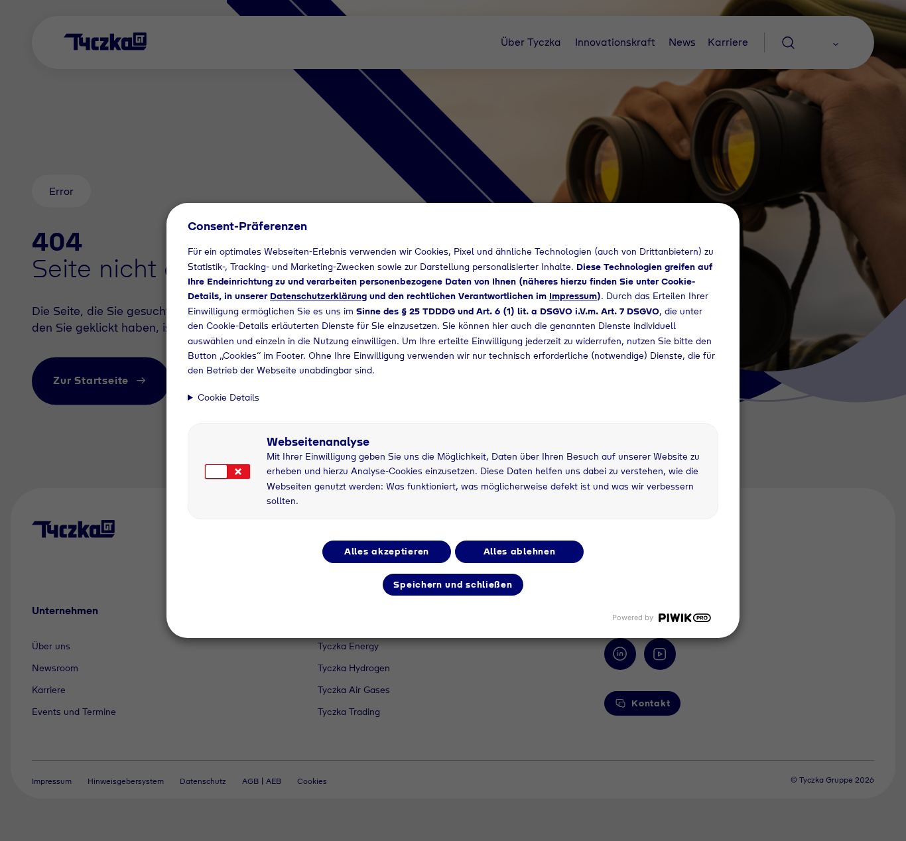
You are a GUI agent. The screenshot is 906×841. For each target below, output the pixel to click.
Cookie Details (228, 397)
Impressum (573, 296)
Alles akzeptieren (386, 551)
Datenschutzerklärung (318, 296)
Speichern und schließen (452, 584)
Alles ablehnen (520, 551)
